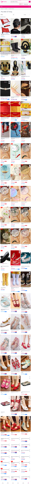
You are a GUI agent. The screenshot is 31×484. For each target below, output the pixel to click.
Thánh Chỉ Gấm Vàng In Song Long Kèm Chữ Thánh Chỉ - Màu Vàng (25, 117)
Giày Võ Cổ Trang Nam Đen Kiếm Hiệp (5, 266)
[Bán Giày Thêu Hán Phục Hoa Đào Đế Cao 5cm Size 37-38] (5, 424)
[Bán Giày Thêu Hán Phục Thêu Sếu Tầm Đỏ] (26, 403)
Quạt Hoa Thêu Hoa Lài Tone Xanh (15, 180)
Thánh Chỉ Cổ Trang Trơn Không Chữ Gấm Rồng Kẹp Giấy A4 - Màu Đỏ (5, 117)
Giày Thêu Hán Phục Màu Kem (25, 432)
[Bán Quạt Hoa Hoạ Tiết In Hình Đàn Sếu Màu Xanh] (5, 172)
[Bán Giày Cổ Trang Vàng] (5, 279)
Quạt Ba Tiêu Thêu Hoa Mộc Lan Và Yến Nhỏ (25, 223)
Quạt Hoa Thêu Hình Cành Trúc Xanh (25, 159)
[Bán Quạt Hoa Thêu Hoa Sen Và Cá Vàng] (5, 214)
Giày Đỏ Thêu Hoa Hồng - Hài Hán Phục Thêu (5, 453)
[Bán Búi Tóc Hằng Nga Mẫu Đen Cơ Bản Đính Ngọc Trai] (26, 68)
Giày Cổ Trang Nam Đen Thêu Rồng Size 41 (25, 288)
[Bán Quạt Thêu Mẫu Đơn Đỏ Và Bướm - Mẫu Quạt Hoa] (26, 129)
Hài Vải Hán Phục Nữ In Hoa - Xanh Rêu (25, 392)
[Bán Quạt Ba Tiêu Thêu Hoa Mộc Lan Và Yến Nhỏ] (26, 214)
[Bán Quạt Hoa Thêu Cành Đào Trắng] (26, 236)
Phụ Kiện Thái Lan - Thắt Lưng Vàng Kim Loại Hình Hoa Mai (25, 97)
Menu (1, 6)
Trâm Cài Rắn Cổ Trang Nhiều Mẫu (15, 34)
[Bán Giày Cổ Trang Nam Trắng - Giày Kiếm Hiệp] (15, 279)
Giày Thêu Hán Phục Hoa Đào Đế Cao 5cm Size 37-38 (5, 432)
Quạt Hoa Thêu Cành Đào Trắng (25, 244)
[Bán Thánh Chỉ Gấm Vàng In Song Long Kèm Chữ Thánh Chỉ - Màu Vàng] (26, 109)
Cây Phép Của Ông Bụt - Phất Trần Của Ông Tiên (25, 34)
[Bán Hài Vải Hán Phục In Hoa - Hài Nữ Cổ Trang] (15, 424)
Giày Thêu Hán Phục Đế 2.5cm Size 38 (25, 453)
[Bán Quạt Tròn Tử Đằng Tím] (26, 193)
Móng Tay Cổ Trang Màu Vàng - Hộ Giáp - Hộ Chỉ (15, 97)
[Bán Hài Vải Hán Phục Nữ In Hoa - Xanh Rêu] (26, 383)
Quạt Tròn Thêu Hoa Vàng (24, 180)
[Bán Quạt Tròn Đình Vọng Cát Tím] (15, 193)
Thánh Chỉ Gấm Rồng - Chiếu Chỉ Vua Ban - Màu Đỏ (5, 34)
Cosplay (4, 1)
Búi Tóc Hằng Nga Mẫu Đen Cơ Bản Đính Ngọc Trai (25, 76)
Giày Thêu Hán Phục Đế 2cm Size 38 (5, 371)
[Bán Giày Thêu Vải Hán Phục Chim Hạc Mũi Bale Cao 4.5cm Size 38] (5, 321)
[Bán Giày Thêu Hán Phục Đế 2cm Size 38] (5, 363)
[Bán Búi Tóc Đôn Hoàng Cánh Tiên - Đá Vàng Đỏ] (5, 68)
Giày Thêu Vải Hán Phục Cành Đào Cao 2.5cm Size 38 (25, 309)
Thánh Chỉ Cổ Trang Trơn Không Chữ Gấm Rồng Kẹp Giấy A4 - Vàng (15, 117)
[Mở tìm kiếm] (21, 2)
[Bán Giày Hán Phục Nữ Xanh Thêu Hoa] (15, 444)
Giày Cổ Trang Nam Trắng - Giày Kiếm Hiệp (15, 288)
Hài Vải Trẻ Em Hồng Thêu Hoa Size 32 (5, 392)
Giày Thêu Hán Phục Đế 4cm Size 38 (15, 371)
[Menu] (29, 6)
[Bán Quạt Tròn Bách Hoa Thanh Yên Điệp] (15, 151)
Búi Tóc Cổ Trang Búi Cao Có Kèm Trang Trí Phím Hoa (15, 76)
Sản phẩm (6, 8)
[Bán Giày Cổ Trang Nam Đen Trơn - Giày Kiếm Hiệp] (15, 46)
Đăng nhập (26, 4)
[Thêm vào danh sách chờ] (9, 19)
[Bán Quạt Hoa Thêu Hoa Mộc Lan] (5, 236)
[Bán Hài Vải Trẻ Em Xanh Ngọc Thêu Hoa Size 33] (26, 363)
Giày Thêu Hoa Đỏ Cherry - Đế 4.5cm (15, 309)
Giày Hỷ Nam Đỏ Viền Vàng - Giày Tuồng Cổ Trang (5, 138)
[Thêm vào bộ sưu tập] (9, 20)
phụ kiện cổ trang (11, 8)
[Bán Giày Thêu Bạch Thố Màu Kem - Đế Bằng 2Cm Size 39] (5, 301)
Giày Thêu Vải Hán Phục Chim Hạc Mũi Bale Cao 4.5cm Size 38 (5, 330)
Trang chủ (2, 8)
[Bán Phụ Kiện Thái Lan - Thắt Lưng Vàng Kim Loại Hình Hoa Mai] (26, 88)
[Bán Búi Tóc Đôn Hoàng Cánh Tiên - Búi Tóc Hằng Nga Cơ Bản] (26, 46)
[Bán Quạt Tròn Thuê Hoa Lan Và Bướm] (15, 214)
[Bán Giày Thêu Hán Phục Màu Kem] (26, 424)
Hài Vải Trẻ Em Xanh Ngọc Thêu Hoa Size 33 (25, 372)
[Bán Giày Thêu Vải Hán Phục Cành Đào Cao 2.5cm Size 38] (26, 301)
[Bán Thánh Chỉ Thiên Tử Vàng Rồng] (5, 46)
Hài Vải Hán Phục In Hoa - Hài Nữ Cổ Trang (15, 432)
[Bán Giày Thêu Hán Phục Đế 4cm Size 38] (26, 321)
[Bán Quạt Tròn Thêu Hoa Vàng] (26, 172)
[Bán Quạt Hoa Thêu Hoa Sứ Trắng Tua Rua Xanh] (15, 236)
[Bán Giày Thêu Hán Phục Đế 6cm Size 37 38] (26, 342)
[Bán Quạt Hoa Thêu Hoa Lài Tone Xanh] (15, 172)
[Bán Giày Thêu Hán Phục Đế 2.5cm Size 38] (26, 444)
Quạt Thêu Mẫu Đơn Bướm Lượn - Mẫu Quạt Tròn (15, 138)
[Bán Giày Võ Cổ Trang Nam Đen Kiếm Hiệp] (5, 258)
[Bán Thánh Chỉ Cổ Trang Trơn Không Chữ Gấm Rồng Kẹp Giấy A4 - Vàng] (15, 109)
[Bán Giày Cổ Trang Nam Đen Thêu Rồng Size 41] (26, 279)
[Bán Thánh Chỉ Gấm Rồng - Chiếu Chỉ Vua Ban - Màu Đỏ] (5, 26)
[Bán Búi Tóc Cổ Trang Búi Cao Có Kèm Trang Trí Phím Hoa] (15, 68)
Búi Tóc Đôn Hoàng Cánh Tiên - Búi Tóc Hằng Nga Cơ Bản (25, 55)
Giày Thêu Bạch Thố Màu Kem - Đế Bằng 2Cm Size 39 (5, 309)
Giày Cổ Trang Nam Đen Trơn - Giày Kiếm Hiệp (15, 55)
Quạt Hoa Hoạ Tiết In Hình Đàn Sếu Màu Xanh (5, 180)
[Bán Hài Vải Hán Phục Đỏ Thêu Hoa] (15, 383)
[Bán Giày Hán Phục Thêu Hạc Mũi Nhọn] (26, 258)
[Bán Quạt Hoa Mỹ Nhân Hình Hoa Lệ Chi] (5, 151)
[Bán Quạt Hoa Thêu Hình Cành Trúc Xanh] (26, 151)
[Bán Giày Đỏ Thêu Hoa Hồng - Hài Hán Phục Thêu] (5, 444)
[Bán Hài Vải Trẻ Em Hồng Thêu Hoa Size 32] (5, 383)
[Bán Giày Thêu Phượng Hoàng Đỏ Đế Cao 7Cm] (15, 258)
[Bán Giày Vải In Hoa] (5, 403)
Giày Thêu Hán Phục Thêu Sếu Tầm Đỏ (25, 412)
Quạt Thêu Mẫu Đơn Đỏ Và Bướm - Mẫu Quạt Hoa (25, 138)
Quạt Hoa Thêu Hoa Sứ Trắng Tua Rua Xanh (15, 245)
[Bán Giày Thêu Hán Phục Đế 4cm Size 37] (15, 342)
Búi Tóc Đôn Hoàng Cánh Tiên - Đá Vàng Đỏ (5, 76)
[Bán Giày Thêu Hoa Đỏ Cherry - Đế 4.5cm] (15, 301)
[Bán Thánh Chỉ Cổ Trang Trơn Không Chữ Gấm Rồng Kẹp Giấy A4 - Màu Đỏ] (5, 109)
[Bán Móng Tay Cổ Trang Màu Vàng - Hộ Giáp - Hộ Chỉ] (15, 88)
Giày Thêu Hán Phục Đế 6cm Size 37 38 (25, 351)
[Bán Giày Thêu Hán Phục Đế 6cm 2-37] (15, 321)
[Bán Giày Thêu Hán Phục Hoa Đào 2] (15, 403)
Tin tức (21, 4)
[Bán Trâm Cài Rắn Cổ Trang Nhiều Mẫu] (15, 26)
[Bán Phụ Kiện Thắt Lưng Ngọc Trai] (5, 88)
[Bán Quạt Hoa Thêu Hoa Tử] (5, 193)
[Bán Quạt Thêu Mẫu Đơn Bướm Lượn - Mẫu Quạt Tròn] (15, 129)
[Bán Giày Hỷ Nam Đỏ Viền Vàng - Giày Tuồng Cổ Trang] (5, 129)
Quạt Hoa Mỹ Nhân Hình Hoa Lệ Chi (5, 159)
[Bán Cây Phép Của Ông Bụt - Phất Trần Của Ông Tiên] (26, 26)
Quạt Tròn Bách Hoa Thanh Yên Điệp (15, 159)
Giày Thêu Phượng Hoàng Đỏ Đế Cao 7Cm (15, 266)
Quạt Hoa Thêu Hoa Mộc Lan (4, 244)
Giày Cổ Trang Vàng (3, 287)
